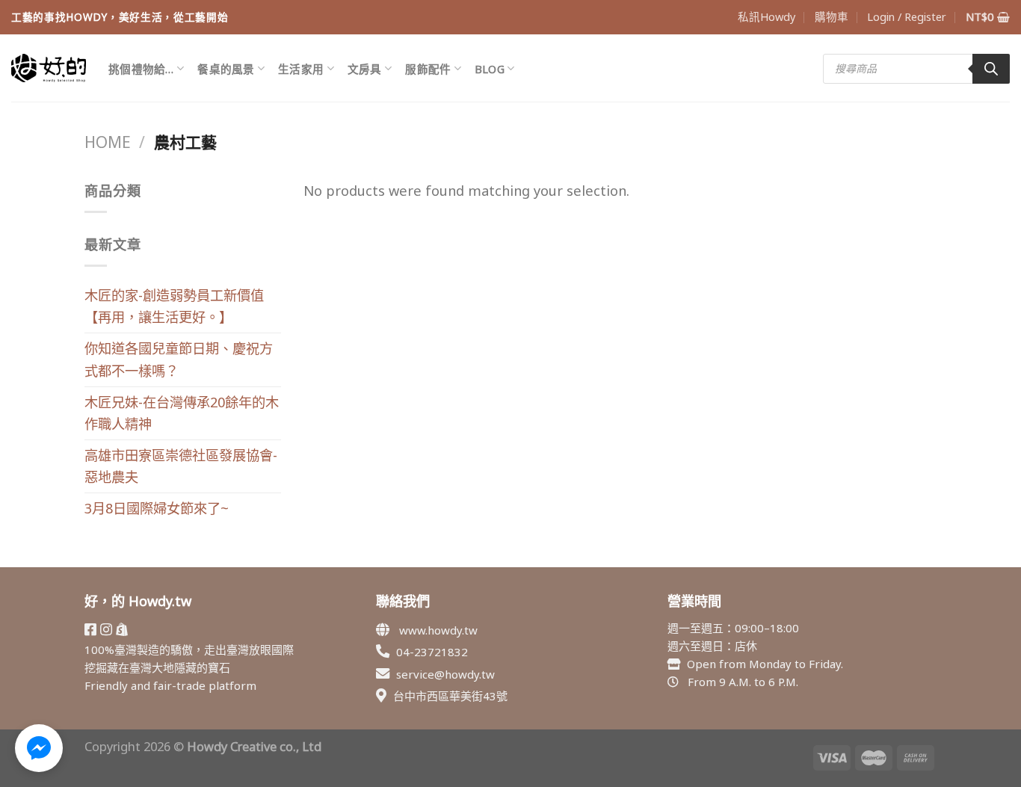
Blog (490, 68)
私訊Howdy (766, 16)
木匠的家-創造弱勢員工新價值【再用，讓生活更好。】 (174, 306)
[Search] (991, 69)
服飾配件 (428, 68)
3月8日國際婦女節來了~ (156, 508)
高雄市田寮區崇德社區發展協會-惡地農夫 (180, 466)
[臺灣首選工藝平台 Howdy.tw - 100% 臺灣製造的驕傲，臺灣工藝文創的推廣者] (48, 68)
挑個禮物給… (141, 68)
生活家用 (301, 68)
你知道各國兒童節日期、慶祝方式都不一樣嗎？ (178, 359)
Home (107, 142)
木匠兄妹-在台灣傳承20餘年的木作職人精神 (181, 413)
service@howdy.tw (445, 674)
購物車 (831, 16)
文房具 (365, 68)
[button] (39, 748)
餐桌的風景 (225, 68)
